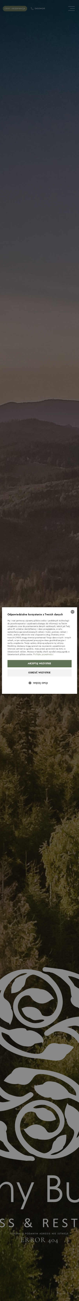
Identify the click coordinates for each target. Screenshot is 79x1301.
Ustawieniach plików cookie (20, 654)
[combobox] (72, 612)
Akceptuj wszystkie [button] (39, 663)
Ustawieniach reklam (17, 651)
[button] (40, 683)
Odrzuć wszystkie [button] (39, 672)
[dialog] (39, 650)
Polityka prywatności (43, 654)
